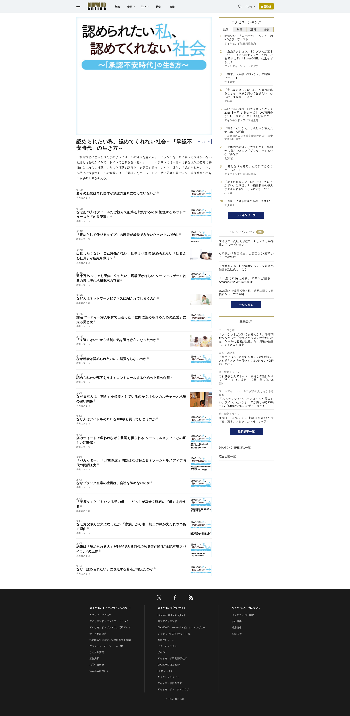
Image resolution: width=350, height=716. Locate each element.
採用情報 (237, 627)
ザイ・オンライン (167, 646)
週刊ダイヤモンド (167, 621)
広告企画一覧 (227, 456)
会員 (267, 29)
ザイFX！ (163, 652)
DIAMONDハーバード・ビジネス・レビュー (181, 627)
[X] (159, 598)
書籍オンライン (166, 639)
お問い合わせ (97, 664)
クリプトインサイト (168, 677)
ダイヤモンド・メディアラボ (173, 689)
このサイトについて (100, 615)
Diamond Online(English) (171, 615)
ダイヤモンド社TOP (243, 615)
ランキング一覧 (246, 215)
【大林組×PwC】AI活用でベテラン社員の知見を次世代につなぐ (246, 267)
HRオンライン (165, 670)
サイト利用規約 (98, 633)
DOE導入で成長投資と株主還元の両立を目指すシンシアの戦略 (246, 292)
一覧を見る (246, 305)
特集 (158, 6)
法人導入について (99, 670)
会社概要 (237, 621)
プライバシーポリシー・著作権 (106, 646)
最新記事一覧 (246, 431)
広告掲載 (94, 658)
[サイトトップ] (97, 6)
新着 (117, 6)
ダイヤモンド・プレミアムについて (109, 621)
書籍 (172, 6)
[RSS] (190, 598)
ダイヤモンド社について (246, 607)
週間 (253, 29)
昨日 (239, 29)
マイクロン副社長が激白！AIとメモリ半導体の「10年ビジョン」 (246, 243)
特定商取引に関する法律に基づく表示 (110, 639)
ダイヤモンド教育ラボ (170, 683)
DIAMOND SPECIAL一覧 (235, 447)
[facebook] (175, 598)
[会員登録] (266, 6)
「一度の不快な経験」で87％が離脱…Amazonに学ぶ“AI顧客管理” (246, 280)
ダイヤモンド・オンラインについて (110, 607)
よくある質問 (97, 652)
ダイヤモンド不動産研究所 (172, 658)
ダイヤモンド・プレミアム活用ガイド (110, 627)
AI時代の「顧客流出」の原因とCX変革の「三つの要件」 (246, 255)
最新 (226, 29)
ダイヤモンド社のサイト (172, 607)
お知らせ (237, 633)
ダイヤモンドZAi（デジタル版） (175, 633)
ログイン (250, 6)
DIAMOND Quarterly (169, 664)
